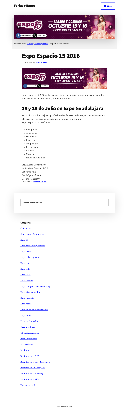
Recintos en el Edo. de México (35, 362)
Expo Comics (26, 280)
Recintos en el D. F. (29, 356)
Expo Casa (25, 275)
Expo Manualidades (30, 292)
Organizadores (27, 327)
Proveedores (26, 344)
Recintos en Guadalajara (32, 368)
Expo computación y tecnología (36, 286)
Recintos (24, 350)
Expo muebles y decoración (34, 309)
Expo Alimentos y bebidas (32, 246)
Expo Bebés (25, 251)
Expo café (25, 269)
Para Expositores (28, 338)
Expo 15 (24, 240)
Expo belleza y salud (30, 257)
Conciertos (25, 228)
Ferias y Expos (24, 5)
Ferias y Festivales (29, 321)
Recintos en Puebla (29, 379)
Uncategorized (39, 182)
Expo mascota (27, 298)
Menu (109, 6)
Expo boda (25, 263)
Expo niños (25, 315)
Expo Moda (25, 304)
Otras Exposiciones (29, 333)
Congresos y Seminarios (32, 234)
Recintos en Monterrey (31, 373)
